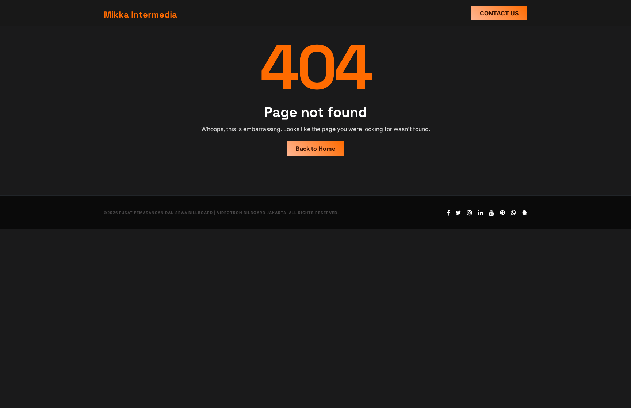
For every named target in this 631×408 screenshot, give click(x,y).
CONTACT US (499, 13)
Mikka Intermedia (140, 14)
